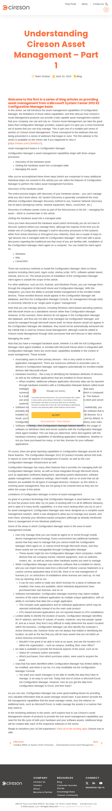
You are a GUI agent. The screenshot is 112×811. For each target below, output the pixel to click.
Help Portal (70, 4)
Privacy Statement (63, 421)
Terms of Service (84, 806)
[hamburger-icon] (106, 9)
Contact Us (98, 4)
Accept (56, 415)
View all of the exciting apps (72, 728)
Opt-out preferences (48, 421)
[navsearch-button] (106, 4)
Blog (79, 76)
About (84, 4)
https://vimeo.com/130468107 (25, 143)
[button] (79, 391)
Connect (92, 778)
